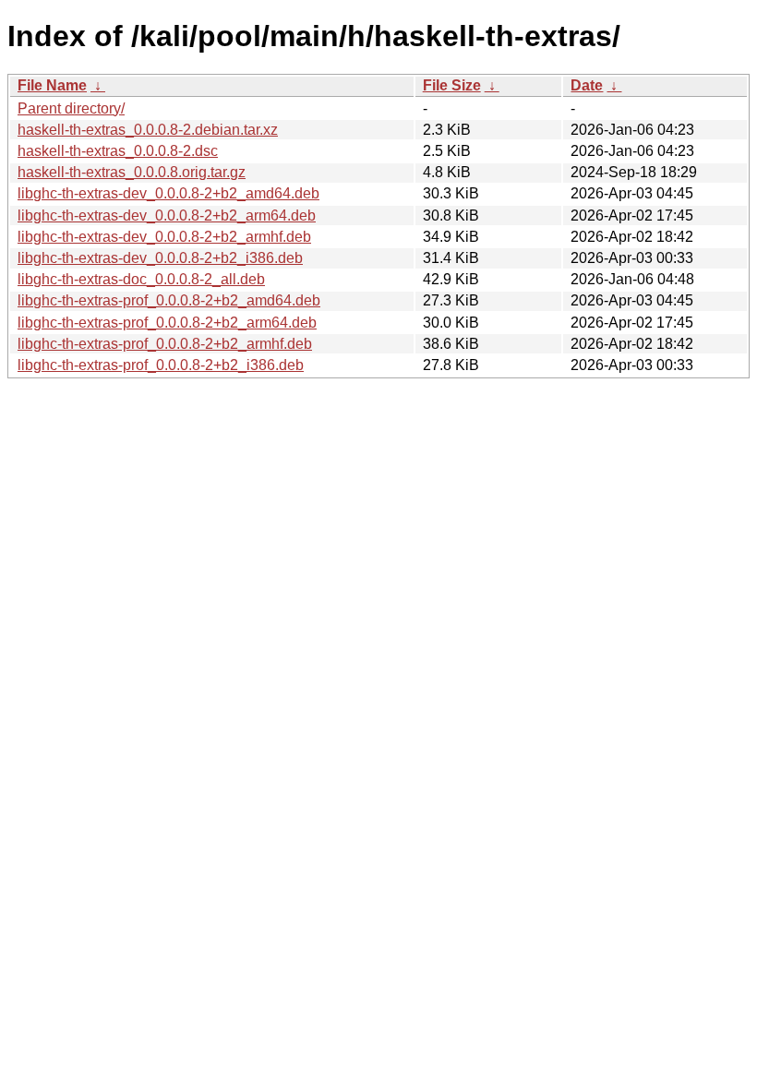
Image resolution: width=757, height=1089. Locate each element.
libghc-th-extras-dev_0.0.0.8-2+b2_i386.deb (160, 258)
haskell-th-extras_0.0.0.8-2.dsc (118, 151)
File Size (452, 85)
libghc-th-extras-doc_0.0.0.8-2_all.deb (141, 279)
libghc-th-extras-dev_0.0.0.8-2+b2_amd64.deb (168, 193)
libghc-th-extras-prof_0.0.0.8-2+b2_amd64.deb (169, 300)
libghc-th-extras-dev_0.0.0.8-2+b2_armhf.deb (164, 237)
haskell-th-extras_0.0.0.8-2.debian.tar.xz (148, 130)
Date (587, 85)
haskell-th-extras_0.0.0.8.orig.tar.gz (132, 172)
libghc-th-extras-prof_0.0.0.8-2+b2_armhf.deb (165, 344)
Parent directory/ (71, 108)
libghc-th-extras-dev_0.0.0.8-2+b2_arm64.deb (167, 215)
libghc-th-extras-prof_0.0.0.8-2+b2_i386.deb (161, 365)
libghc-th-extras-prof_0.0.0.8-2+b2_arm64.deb (167, 322)
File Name (52, 85)
